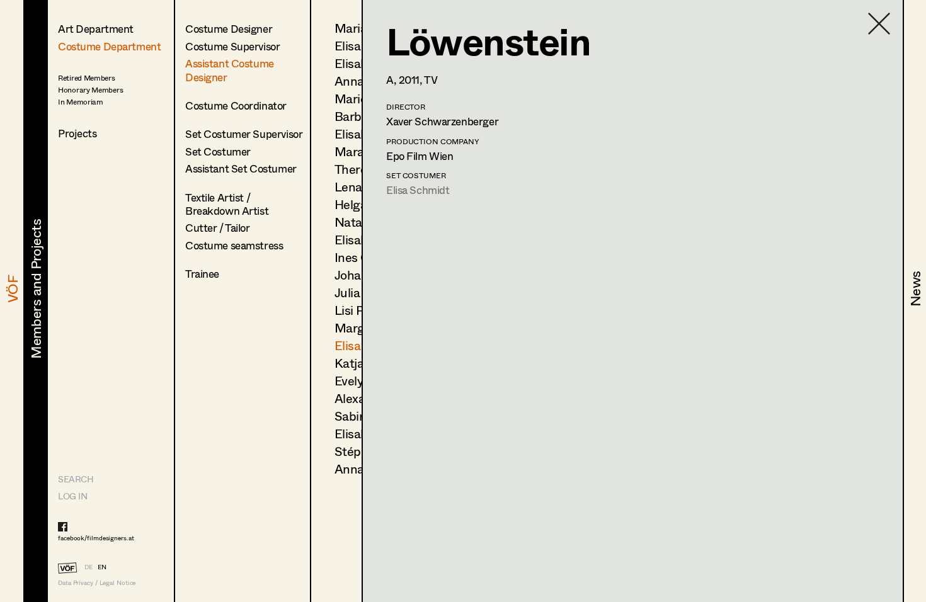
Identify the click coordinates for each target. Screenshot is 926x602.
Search (75, 479)
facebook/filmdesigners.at (96, 538)
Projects (77, 133)
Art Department (96, 28)
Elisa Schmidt (417, 189)
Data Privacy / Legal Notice (96, 583)
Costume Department (109, 46)
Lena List (360, 186)
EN (102, 567)
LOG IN (72, 496)
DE (88, 567)
